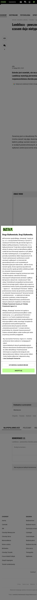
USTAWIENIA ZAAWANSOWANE (18, 365)
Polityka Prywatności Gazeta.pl (12, 304)
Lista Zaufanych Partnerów (11, 358)
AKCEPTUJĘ (18, 370)
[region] (18, 300)
